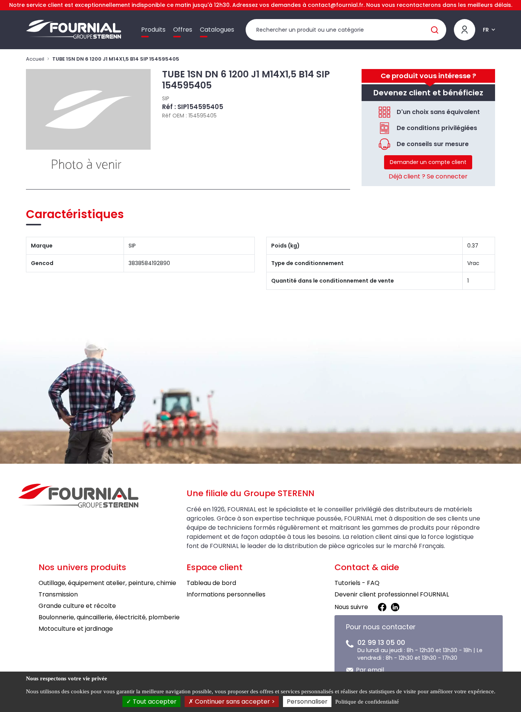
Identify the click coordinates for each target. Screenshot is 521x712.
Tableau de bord (211, 583)
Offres (182, 29)
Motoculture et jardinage (76, 628)
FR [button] (486, 30)
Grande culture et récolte (77, 605)
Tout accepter (154, 701)
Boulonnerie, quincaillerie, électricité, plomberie (109, 617)
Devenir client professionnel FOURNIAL (391, 594)
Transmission (58, 594)
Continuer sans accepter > (234, 701)
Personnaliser (307, 701)
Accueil (35, 59)
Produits (153, 29)
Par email (370, 669)
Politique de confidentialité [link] (367, 702)
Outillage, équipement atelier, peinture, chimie (107, 583)
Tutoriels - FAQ (356, 583)
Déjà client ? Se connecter (428, 176)
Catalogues (217, 29)
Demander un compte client (428, 162)
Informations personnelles (226, 594)
